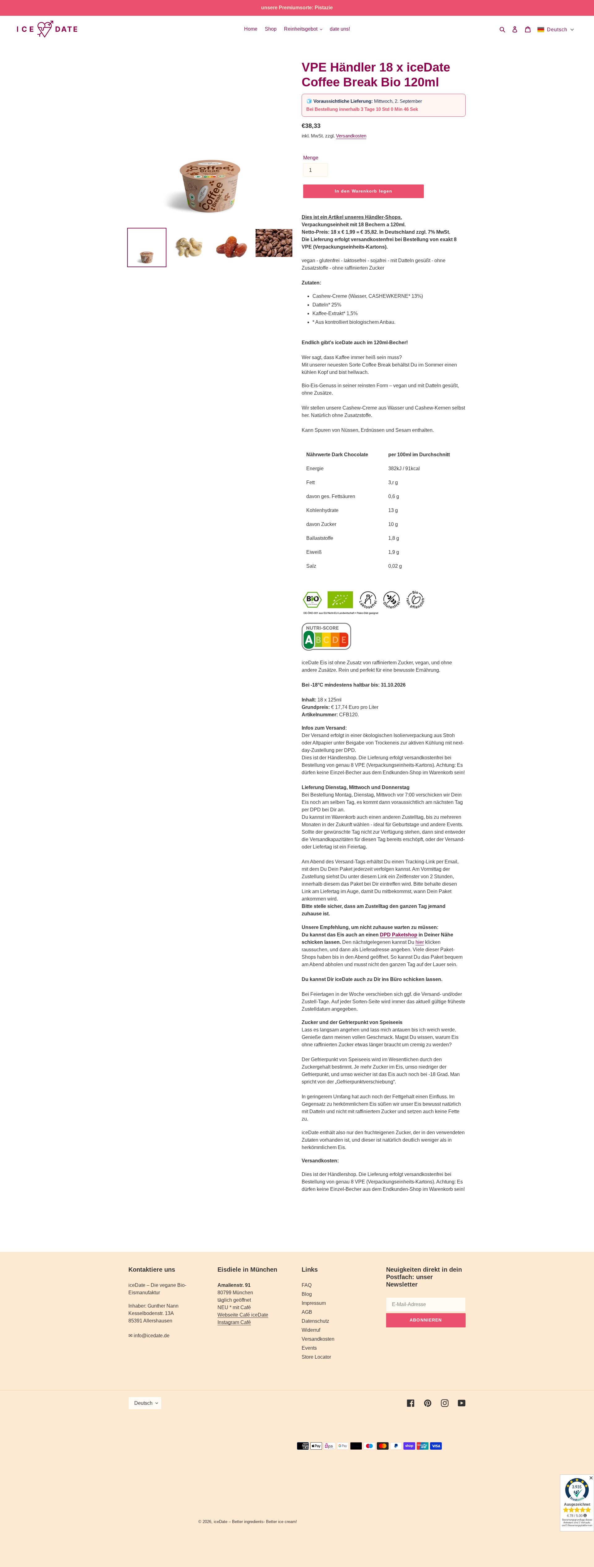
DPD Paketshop (398, 934)
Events (309, 1348)
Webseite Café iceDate (242, 1314)
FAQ (307, 1285)
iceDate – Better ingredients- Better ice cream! (255, 1521)
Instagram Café (234, 1322)
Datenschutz (315, 1321)
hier (419, 942)
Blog (307, 1294)
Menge (310, 157)
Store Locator (316, 1357)
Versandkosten (351, 135)
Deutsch (143, 1403)
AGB (307, 1312)
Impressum (314, 1303)
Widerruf (311, 1330)
